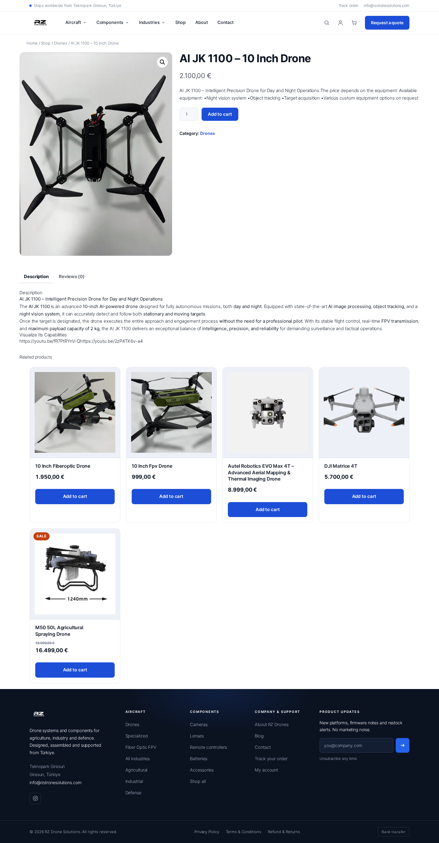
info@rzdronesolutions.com (386, 5)
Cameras (198, 724)
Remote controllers (208, 747)
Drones (60, 43)
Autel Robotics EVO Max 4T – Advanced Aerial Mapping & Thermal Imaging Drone (261, 472)
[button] (162, 62)
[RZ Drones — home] (39, 714)
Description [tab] (36, 276)
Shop (180, 22)
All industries (137, 758)
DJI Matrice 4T (340, 466)
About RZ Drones (271, 724)
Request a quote (387, 22)
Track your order (271, 758)
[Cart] (354, 23)
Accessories (202, 770)
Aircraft (73, 22)
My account (266, 770)
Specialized (136, 736)
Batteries (198, 758)
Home (32, 43)
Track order (348, 5)
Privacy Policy (206, 831)
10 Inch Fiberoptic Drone (62, 466)
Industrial (134, 781)
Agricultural (136, 770)
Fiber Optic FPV (141, 747)
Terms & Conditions (243, 831)
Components (109, 22)
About (201, 22)
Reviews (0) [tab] (72, 276)
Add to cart (220, 114)
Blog (259, 736)
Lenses (196, 736)
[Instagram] (35, 798)
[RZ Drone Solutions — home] (41, 23)
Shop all (197, 781)
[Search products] (327, 23)
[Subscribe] (402, 745)
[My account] (340, 23)
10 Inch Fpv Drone (152, 466)
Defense (133, 792)
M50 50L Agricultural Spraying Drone (59, 630)
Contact (225, 22)
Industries (149, 22)
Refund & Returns (284, 831)
